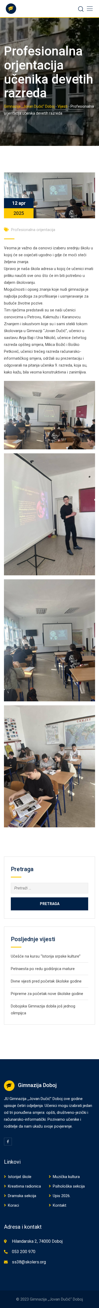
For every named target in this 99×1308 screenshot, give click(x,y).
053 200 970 (23, 1251)
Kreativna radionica (24, 1186)
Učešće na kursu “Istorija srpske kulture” (46, 956)
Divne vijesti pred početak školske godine (46, 981)
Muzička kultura (66, 1176)
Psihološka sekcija (69, 1186)
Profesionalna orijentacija (33, 229)
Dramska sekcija (22, 1195)
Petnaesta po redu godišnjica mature (43, 968)
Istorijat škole (19, 1176)
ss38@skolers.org (29, 1261)
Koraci (13, 1205)
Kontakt (59, 1205)
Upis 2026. (61, 1195)
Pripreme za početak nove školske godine (47, 993)
